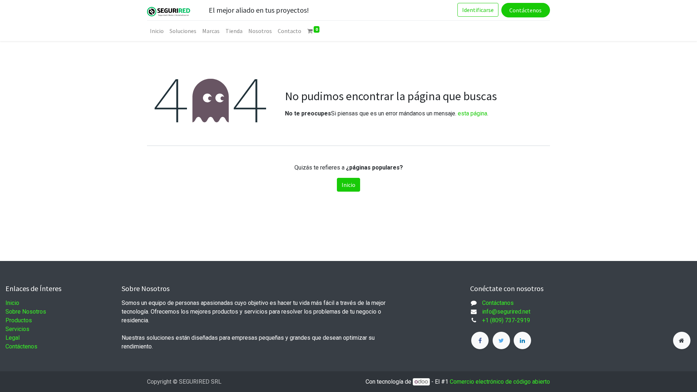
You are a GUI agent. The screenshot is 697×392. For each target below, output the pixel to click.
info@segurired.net (506, 311)
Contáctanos (498, 302)
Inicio (348, 184)
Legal (12, 337)
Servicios (17, 329)
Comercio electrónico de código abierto (500, 381)
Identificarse (478, 9)
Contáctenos (525, 10)
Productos (18, 320)
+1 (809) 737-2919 (506, 320)
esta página (472, 113)
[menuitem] (157, 31)
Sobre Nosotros (25, 311)
